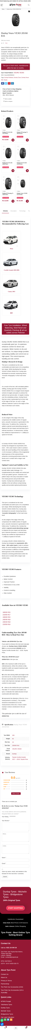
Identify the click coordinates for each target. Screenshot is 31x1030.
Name (4, 857)
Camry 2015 (11, 291)
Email (4, 863)
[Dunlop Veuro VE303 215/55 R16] (23, 184)
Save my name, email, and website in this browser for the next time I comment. (14, 872)
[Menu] (2, 5)
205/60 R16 (15, 745)
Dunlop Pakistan (8, 77)
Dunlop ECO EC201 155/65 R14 (22, 163)
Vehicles (5, 211)
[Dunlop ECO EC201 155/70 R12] (8, 122)
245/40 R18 (6, 622)
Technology (22, 211)
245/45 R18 (6, 619)
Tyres (6, 43)
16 (13, 742)
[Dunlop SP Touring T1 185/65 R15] (8, 184)
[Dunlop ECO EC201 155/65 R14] (23, 153)
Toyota (5, 80)
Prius (11, 248)
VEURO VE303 (19, 72)
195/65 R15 (6, 617)
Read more (13, 140)
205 (13, 735)
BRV (11, 313)
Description (14, 211)
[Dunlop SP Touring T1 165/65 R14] (23, 122)
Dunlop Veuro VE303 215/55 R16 (22, 194)
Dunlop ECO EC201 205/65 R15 (7, 163)
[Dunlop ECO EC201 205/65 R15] (8, 153)
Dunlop (14, 754)
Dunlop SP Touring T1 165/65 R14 (22, 133)
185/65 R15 (6, 612)
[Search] (28, 5)
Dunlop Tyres (17, 77)
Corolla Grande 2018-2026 (11, 270)
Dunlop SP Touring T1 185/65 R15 (7, 194)
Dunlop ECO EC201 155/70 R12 (7, 133)
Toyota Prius (24, 759)
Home (3, 9)
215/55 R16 (6, 624)
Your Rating (5, 816)
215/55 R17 (6, 615)
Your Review (6, 820)
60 (13, 738)
